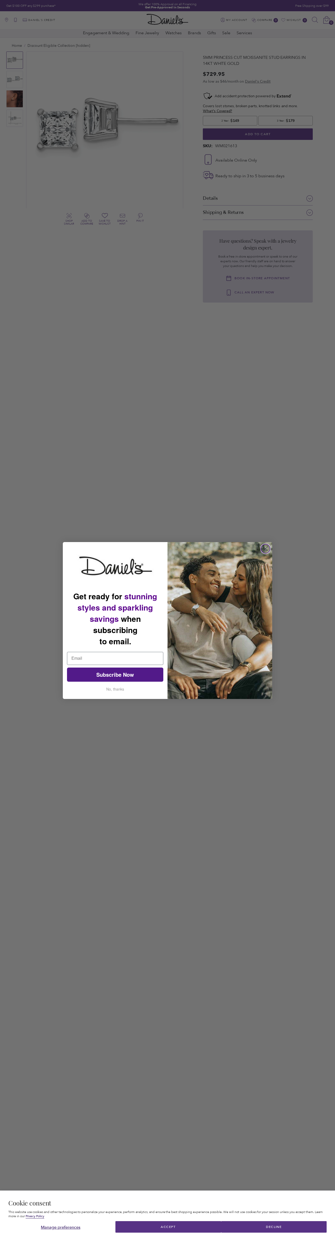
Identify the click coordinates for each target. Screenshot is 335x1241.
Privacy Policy (35, 1216)
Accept (168, 1227)
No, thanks (115, 689)
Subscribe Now (115, 674)
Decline (274, 1227)
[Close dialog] (265, 548)
